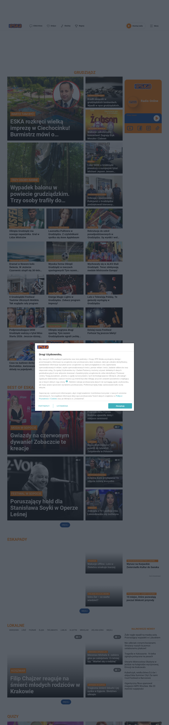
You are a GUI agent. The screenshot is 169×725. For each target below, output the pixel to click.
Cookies (53, 399)
